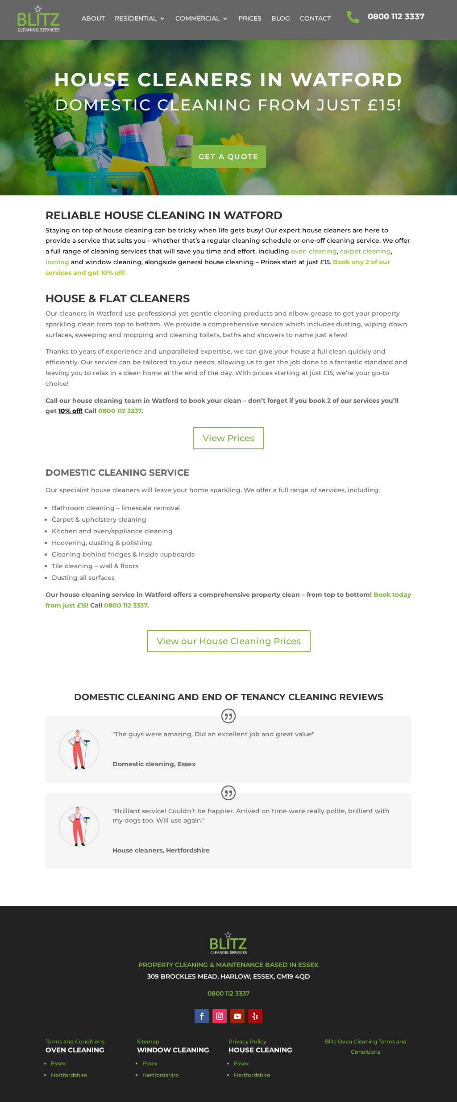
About (93, 18)
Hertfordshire (69, 1075)
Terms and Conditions (75, 1041)
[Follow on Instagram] (219, 1016)
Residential (136, 18)
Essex (58, 1063)
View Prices (228, 438)
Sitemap (148, 1041)
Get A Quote (229, 156)
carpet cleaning (365, 251)
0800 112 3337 (396, 16)
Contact (315, 18)
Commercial (197, 18)
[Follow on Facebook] (202, 1016)
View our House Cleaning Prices (229, 641)
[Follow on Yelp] (255, 1016)
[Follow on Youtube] (237, 1016)
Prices (250, 18)
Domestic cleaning (124, 697)
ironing (57, 262)
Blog (280, 18)
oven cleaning (314, 251)
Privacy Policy (247, 1041)
